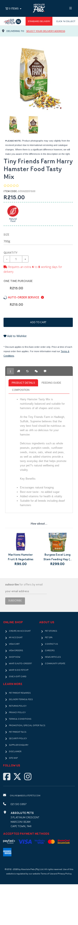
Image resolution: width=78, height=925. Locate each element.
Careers (49, 650)
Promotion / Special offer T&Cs (27, 725)
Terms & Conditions (20, 719)
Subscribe (15, 601)
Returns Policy (17, 706)
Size (6, 235)
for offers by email (24, 584)
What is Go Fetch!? (18, 670)
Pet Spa (48, 637)
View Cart (14, 644)
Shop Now (14, 657)
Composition (21, 389)
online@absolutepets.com (25, 796)
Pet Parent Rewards (20, 693)
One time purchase (18, 281)
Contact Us (51, 644)
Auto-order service (24, 297)
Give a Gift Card (17, 677)
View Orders (16, 650)
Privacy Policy (17, 712)
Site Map (13, 758)
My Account (15, 637)
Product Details (23, 382)
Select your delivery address (45, 31)
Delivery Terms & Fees (21, 699)
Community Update (55, 664)
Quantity (10, 253)
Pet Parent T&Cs (17, 732)
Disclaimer (15, 751)
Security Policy (18, 738)
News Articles (53, 657)
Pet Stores (51, 631)
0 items (13, 8)
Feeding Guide (51, 382)
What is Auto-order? (20, 664)
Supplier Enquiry (18, 745)
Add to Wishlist (16, 336)
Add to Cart (38, 322)
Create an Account (20, 631)
